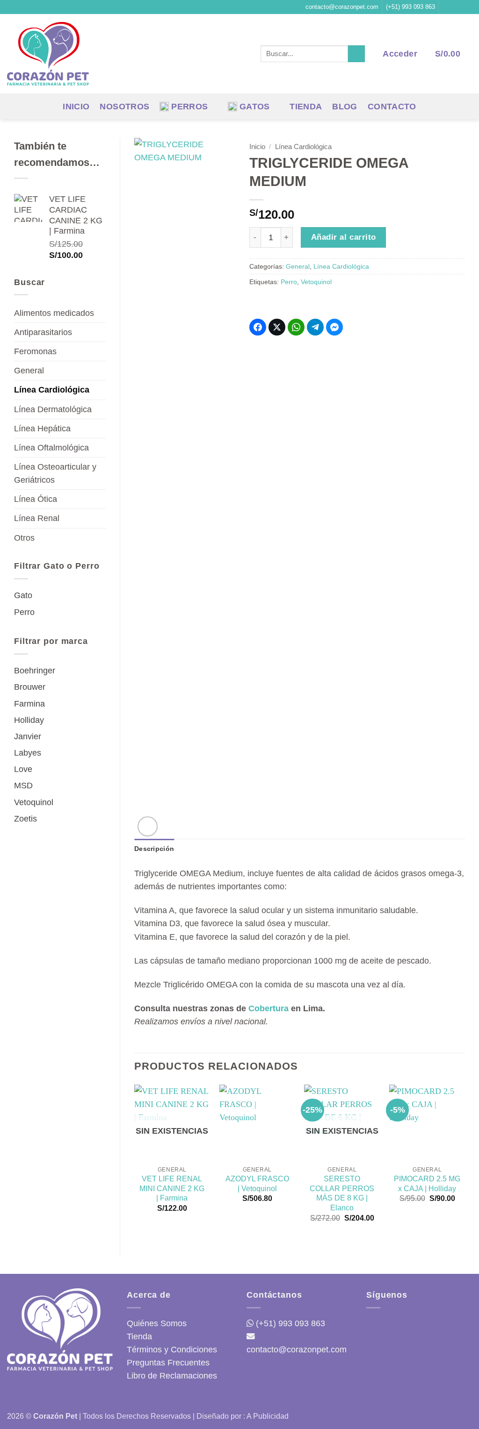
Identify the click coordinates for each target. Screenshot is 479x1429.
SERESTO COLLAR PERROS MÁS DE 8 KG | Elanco (342, 1193)
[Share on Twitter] (277, 327)
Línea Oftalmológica (51, 447)
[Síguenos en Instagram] (457, 7)
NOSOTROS (124, 106)
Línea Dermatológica (53, 409)
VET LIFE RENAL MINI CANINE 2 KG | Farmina (171, 1188)
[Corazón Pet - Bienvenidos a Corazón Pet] (48, 54)
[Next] (464, 1162)
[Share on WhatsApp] (296, 327)
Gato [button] (23, 595)
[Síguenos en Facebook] (447, 7)
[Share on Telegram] (315, 327)
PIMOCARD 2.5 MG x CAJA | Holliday (427, 1184)
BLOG (344, 106)
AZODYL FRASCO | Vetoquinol (257, 1184)
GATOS (255, 106)
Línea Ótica (35, 499)
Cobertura (268, 1008)
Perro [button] (24, 612)
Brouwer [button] (29, 687)
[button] (400, 53)
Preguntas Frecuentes (168, 1362)
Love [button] (23, 769)
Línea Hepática (42, 428)
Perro (289, 282)
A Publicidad (268, 1416)
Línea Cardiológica (51, 389)
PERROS (189, 106)
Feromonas (35, 351)
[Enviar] (356, 54)
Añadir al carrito (343, 237)
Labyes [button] (27, 752)
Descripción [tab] (154, 848)
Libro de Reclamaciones (172, 1375)
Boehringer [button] (34, 670)
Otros (24, 538)
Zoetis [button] (25, 818)
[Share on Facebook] (257, 327)
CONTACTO (392, 106)
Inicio (257, 146)
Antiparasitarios (43, 332)
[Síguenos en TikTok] (467, 7)
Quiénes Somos (157, 1323)
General (29, 370)
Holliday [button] (29, 720)
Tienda (139, 1336)
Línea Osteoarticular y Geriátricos (55, 473)
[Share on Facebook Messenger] (334, 327)
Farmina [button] (29, 703)
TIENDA (306, 106)
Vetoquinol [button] (33, 802)
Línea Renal (36, 518)
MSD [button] (23, 785)
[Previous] (135, 1162)
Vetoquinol (316, 282)
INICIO (76, 106)
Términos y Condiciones (172, 1349)
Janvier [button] (27, 736)
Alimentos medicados (54, 313)
